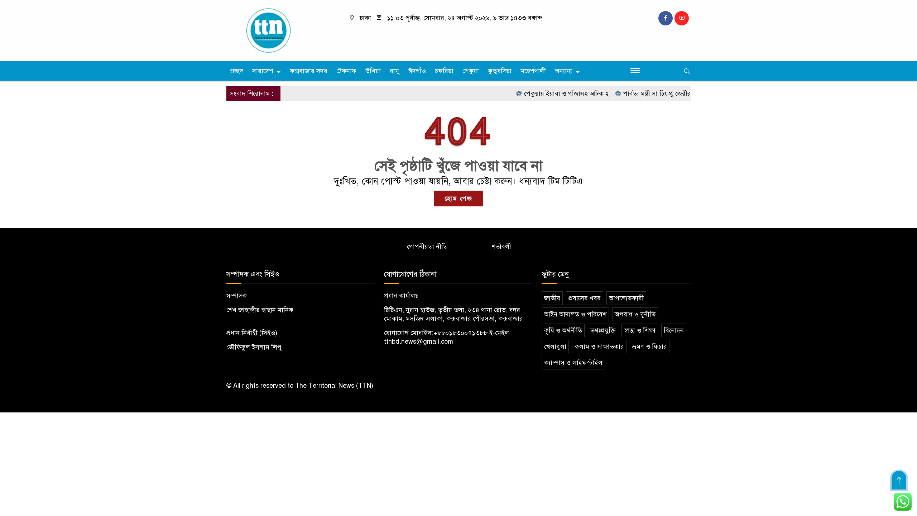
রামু (394, 71)
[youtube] (681, 18)
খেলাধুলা (555, 346)
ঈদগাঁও (417, 71)
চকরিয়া (444, 71)
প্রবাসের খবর (584, 298)
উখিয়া (373, 71)
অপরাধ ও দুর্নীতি (635, 314)
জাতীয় (552, 298)
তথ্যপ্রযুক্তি (603, 330)
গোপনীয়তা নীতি (427, 246)
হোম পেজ (458, 198)
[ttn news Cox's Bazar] (281, 30)
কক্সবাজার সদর (308, 71)
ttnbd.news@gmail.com (418, 341)
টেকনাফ (346, 71)
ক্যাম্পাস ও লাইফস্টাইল (573, 363)
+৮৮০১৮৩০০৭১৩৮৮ (460, 333)
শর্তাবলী (501, 246)
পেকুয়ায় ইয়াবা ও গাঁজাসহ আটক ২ (555, 93)
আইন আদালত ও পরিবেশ (575, 314)
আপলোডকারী (626, 298)
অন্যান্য (563, 71)
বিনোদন (674, 330)
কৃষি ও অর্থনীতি (563, 330)
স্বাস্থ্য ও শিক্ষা (640, 330)
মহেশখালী (533, 71)
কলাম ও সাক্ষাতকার (599, 346)
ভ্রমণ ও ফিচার (649, 346)
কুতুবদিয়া (500, 71)
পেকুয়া (470, 71)
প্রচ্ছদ (236, 71)
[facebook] (665, 18)
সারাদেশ (262, 71)
